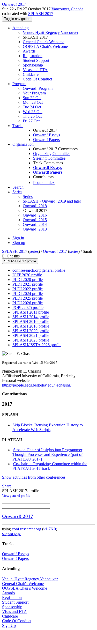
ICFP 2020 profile (27, 275)
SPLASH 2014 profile (30, 317)
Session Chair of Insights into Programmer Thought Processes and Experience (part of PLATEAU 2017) (47, 454)
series (34, 251)
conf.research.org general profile (38, 270)
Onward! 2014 (35, 224)
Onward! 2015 (35, 220)
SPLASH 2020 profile (30, 331)
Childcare (31, 74)
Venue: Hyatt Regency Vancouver (50, 32)
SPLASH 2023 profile (30, 340)
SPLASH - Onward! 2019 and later (52, 201)
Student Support (36, 60)
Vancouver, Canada (67, 9)
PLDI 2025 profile (27, 298)
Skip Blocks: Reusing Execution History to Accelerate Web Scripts (47, 427)
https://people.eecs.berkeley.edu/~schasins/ (36, 385)
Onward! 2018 (35, 206)
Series (28, 196)
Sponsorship (33, 65)
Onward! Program (38, 88)
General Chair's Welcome (43, 42)
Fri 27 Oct (31, 121)
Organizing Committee (51, 153)
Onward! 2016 (35, 215)
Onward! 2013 (35, 229)
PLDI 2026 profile (27, 303)
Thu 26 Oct (32, 116)
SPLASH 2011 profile (30, 312)
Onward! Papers (46, 139)
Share (6, 486)
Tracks (17, 125)
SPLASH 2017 (40, 13)
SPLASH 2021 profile (30, 335)
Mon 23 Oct (33, 102)
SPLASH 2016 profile (30, 321)
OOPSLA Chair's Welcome (45, 46)
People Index (44, 182)
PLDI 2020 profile (27, 279)
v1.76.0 (49, 529)
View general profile (16, 496)
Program (19, 83)
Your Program (34, 93)
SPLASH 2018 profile (30, 326)
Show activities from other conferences (33, 477)
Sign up (18, 242)
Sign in (18, 238)
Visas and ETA (35, 70)
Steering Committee (49, 158)
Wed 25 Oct (32, 111)
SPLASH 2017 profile (20, 261)
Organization (23, 144)
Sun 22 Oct (32, 97)
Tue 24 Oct (32, 107)
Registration (32, 56)
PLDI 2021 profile (27, 284)
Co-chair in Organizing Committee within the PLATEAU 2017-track (49, 466)
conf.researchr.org (26, 529)
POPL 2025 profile (27, 307)
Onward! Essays (46, 135)
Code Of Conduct (37, 79)
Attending (20, 28)
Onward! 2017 (55, 251)
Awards (29, 51)
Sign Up (9, 625)
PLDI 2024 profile (27, 293)
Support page (11, 534)
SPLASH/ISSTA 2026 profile (36, 345)
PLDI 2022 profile (27, 289)
